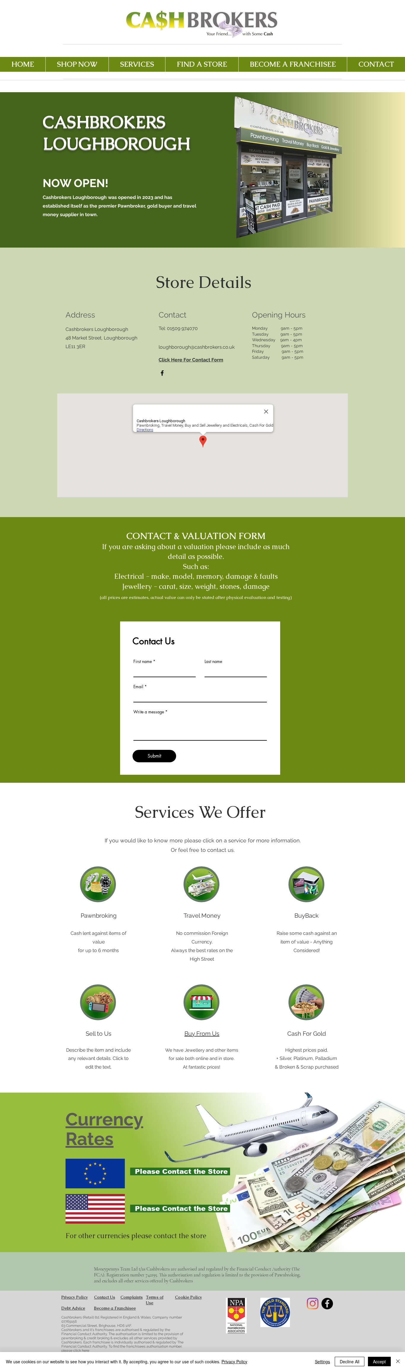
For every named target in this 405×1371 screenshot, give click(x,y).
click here (81, 1350)
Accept (379, 1361)
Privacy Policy (234, 1361)
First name (142, 661)
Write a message (148, 712)
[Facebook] (162, 373)
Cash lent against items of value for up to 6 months (98, 941)
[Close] (397, 1361)
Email (138, 687)
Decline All (349, 1361)
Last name (213, 661)
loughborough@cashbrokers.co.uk (197, 347)
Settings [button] (322, 1361)
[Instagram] (312, 1303)
